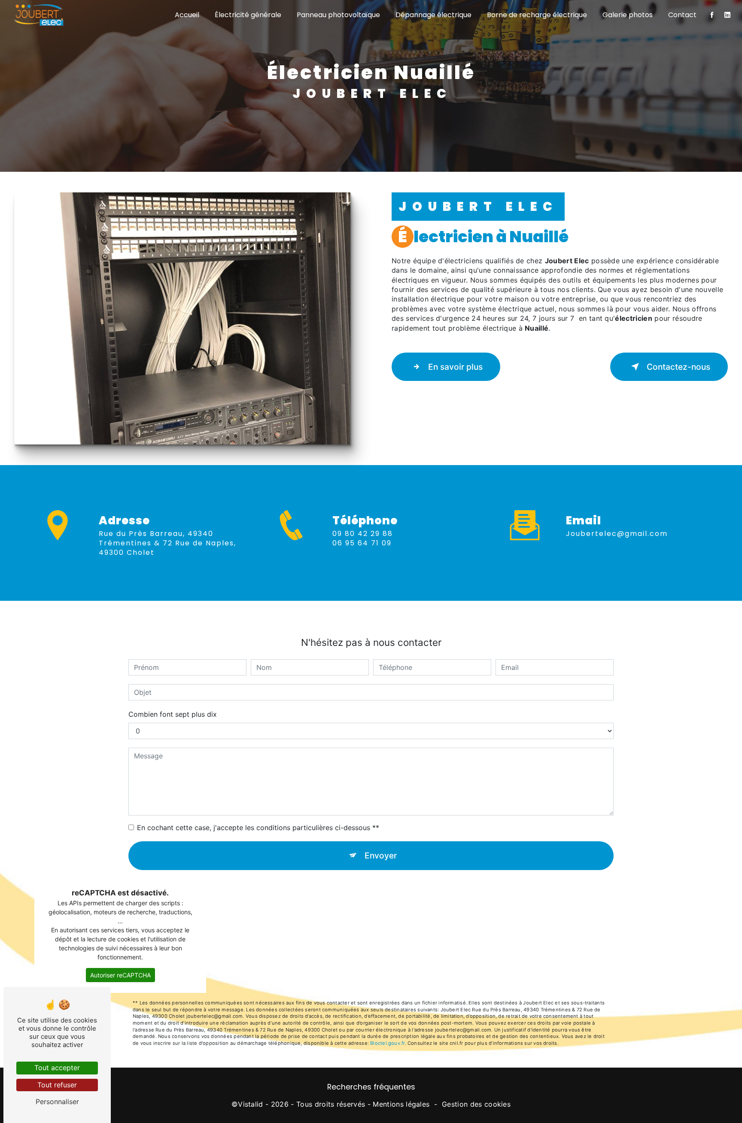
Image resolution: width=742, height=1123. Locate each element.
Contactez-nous (678, 367)
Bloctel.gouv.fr (387, 1043)
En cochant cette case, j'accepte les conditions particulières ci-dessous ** (258, 827)
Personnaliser (57, 1101)
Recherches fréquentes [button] (371, 1087)
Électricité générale (248, 15)
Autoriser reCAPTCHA (120, 975)
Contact (682, 15)
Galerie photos (627, 15)
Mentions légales (401, 1104)
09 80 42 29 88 (362, 534)
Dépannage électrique (433, 15)
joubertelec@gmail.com (617, 534)
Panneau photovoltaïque (338, 15)
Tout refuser (57, 1084)
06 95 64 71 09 (362, 543)
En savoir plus (455, 367)
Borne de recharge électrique (537, 15)
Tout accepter (57, 1067)
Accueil (187, 15)
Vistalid (250, 1104)
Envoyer (381, 855)
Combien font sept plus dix (172, 714)
